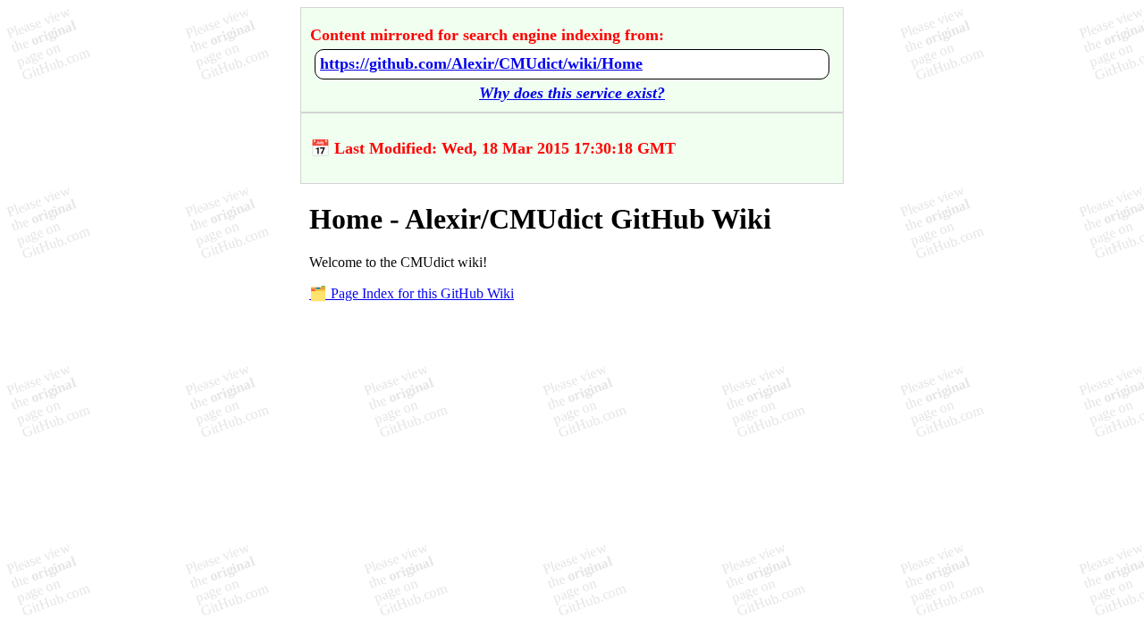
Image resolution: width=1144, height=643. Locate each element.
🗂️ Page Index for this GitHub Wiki (411, 293)
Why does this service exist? (572, 93)
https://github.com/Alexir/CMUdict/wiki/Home (481, 63)
